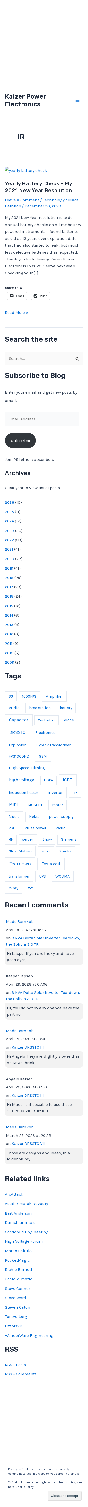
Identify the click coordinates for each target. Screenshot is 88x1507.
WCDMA (62, 876)
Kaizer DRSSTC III (28, 1047)
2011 (8, 643)
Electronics (45, 733)
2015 (9, 605)
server (27, 839)
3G (11, 696)
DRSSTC (17, 732)
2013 (9, 624)
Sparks (65, 851)
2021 (9, 549)
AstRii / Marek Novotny (26, 1203)
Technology (54, 200)
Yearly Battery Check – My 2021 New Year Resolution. (39, 187)
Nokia (34, 816)
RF (11, 839)
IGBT (67, 780)
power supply (61, 816)
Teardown (20, 864)
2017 (9, 586)
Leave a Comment (22, 200)
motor (57, 805)
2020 (9, 558)
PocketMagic (17, 1260)
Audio (14, 707)
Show (47, 839)
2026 (9, 502)
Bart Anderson (18, 1213)
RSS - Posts (15, 1364)
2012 (9, 633)
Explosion (17, 745)
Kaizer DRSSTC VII (28, 1143)
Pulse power (35, 828)
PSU (12, 828)
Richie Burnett (18, 1269)
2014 (9, 615)
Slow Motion (20, 851)
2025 (9, 511)
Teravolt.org (16, 1316)
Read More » (16, 313)
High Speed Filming (27, 767)
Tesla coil (51, 864)
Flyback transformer (53, 745)
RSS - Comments (21, 1373)
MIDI (13, 804)
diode (69, 720)
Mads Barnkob (19, 921)
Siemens (68, 839)
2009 (9, 662)
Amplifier (54, 696)
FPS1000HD (19, 756)
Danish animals (20, 1222)
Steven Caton (17, 1307)
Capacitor (18, 720)
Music (14, 816)
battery (66, 708)
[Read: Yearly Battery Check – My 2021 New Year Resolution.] (26, 169)
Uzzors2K (13, 1326)
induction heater (23, 792)
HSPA (48, 780)
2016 (9, 596)
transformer (19, 876)
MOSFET (35, 804)
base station (40, 708)
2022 (9, 539)
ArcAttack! (14, 1194)
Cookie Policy (25, 1487)
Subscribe (20, 440)
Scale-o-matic (18, 1278)
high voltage (21, 780)
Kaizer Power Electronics (25, 100)
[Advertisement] (44, 44)
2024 (9, 520)
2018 (9, 577)
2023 (9, 530)
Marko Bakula (18, 1250)
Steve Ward (15, 1297)
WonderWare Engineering (29, 1335)
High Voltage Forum (24, 1241)
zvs (31, 888)
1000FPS (29, 696)
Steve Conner (17, 1288)
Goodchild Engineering (27, 1231)
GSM (43, 756)
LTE (75, 793)
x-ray (13, 888)
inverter (55, 792)
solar (45, 851)
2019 (9, 568)
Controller (46, 720)
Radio (61, 828)
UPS (42, 876)
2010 (9, 652)
